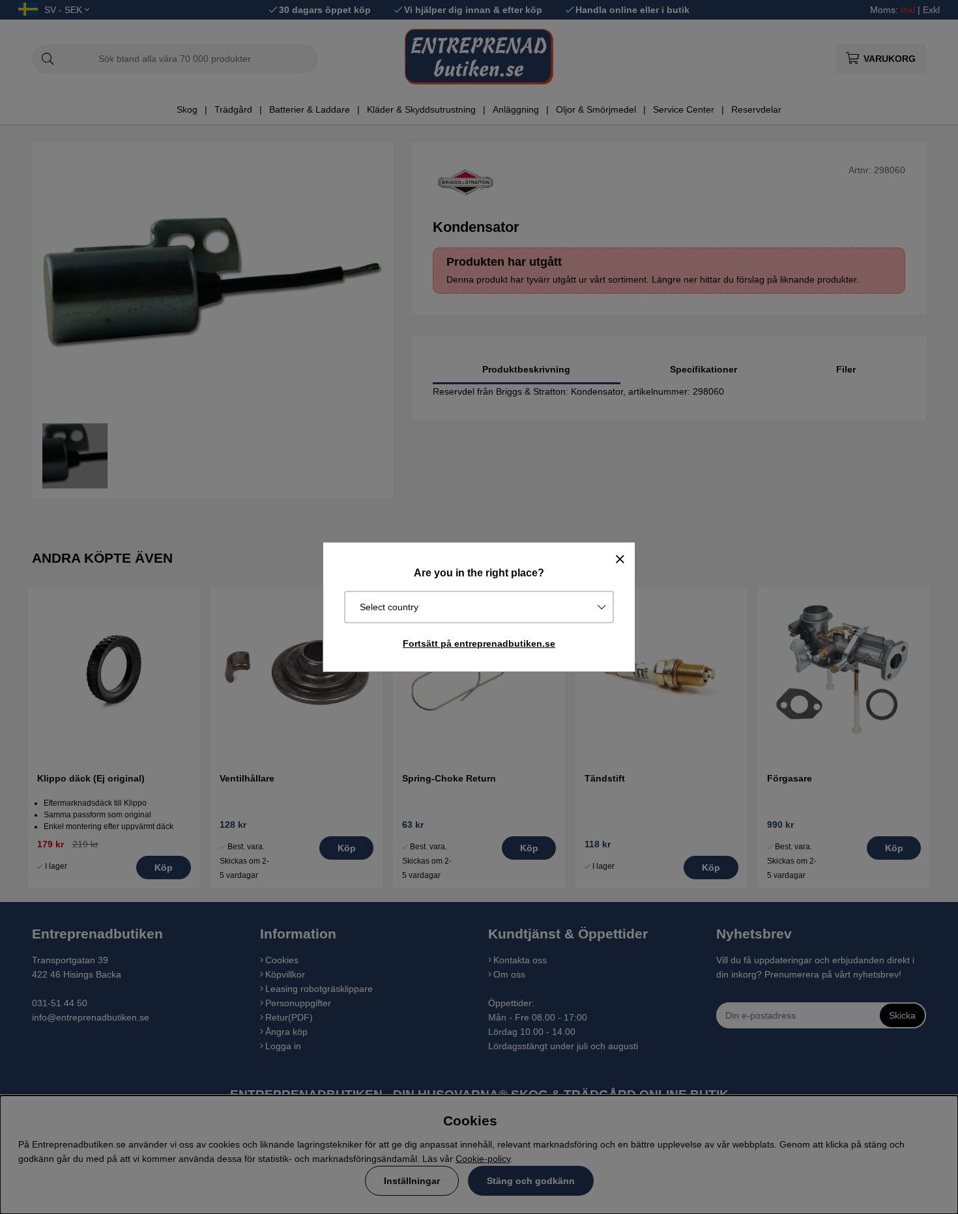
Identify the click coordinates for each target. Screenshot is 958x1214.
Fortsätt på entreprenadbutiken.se (479, 643)
